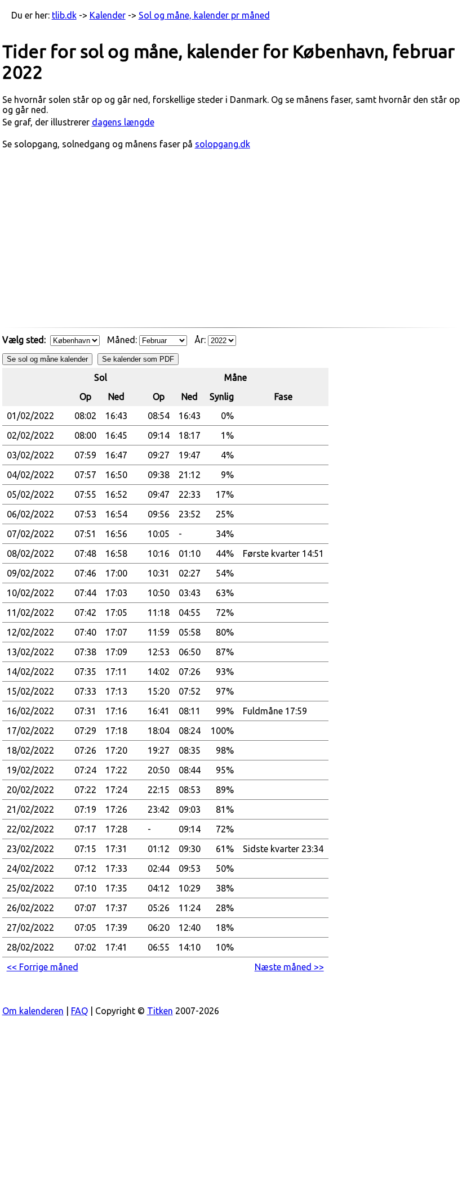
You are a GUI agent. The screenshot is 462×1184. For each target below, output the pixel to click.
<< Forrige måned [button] (42, 967)
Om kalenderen (33, 1011)
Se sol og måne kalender (47, 359)
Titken (160, 1011)
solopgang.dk (222, 144)
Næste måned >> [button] (289, 967)
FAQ (79, 1011)
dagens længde (123, 122)
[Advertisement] (231, 244)
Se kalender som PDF (138, 359)
